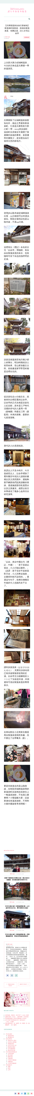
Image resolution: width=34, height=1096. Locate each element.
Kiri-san (7, 37)
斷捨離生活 (11, 1037)
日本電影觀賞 (11, 1048)
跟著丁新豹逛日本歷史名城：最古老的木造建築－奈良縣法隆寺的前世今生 (17, 879)
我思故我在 (11, 1035)
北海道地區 (11, 1053)
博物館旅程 (11, 1044)
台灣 (9, 1070)
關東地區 (10, 1057)
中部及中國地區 (12, 1060)
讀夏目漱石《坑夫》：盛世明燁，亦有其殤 (16, 1017)
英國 (9, 1066)
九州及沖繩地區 (12, 1063)
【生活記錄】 (9, 1034)
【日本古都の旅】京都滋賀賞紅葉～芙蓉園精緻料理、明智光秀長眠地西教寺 (17, 935)
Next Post (23, 984)
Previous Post (11, 985)
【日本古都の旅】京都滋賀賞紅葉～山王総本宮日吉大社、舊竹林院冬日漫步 (17, 907)
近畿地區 (26, 37)
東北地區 (10, 1055)
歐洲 (9, 1068)
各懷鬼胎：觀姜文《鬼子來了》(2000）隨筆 (17, 1015)
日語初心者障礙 (12, 1042)
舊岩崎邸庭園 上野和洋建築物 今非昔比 (16, 1018)
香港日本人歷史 (12, 1040)
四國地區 (10, 1061)
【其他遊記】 (9, 1065)
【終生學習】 (9, 1039)
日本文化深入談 (12, 1045)
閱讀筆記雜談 (11, 1047)
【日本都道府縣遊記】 (11, 1052)
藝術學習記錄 (11, 1050)
